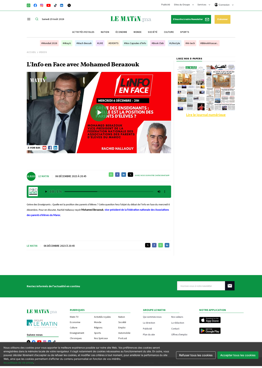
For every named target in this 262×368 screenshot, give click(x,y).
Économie (121, 32)
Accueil (31, 52)
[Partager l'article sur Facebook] (117, 174)
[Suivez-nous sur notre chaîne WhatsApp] (30, 5)
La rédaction (177, 322)
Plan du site (149, 334)
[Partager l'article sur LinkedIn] (123, 174)
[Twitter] (69, 5)
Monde (138, 32)
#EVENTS (114, 43)
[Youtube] (48, 5)
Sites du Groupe (182, 4)
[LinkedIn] (61, 5)
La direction (149, 322)
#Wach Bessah (84, 43)
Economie (75, 322)
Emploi (121, 327)
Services (202, 4)
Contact (175, 328)
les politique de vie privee (18, 362)
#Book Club (158, 43)
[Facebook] (35, 5)
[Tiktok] (55, 5)
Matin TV (74, 316)
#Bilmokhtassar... (209, 43)
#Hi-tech (190, 43)
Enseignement (77, 332)
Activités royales (83, 32)
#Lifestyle (174, 43)
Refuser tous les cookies (196, 355)
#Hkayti (67, 43)
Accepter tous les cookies (238, 355)
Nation (105, 32)
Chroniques (76, 338)
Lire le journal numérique (206, 114)
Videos (43, 52)
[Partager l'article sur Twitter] (130, 174)
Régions (98, 327)
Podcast (122, 338)
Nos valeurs (177, 316)
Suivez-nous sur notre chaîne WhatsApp (152, 175)
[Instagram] (41, 5)
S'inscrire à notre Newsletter (188, 19)
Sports (184, 32)
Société (153, 32)
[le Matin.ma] (131, 19)
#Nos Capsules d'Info (135, 43)
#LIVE (100, 43)
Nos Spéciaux (101, 338)
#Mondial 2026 (49, 43)
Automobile (124, 332)
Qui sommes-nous (152, 316)
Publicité (165, 4)
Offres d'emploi (179, 334)
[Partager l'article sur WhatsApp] (111, 174)
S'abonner (222, 19)
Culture (169, 32)
